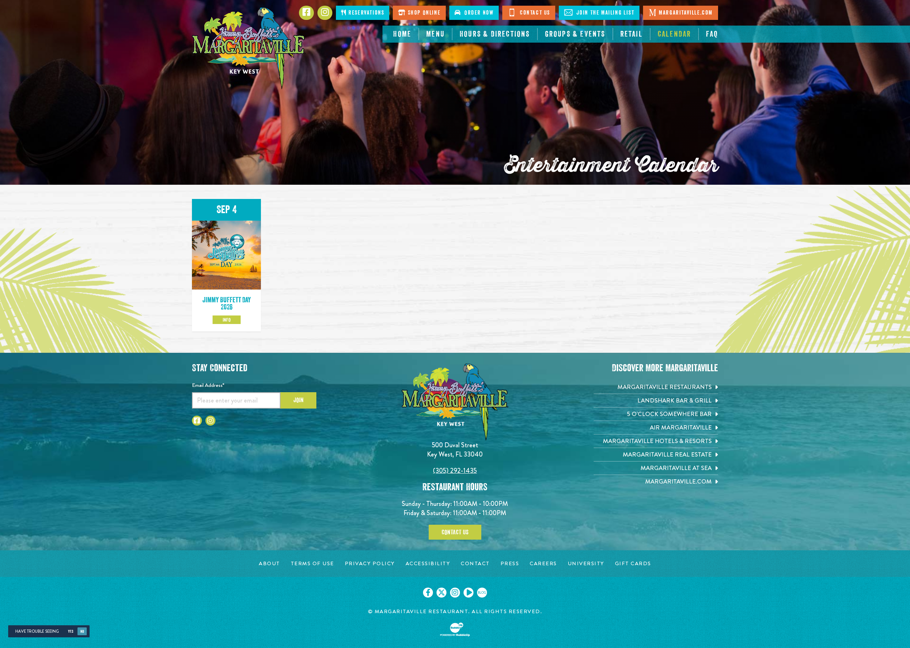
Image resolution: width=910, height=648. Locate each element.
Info (227, 319)
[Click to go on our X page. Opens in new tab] (441, 593)
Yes (70, 631)
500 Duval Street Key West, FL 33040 (455, 449)
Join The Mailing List (604, 13)
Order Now (477, 13)
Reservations (365, 13)
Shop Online (423, 13)
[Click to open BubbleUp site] (455, 629)
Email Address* (208, 385)
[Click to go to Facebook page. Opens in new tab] (197, 421)
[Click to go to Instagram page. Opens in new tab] (210, 421)
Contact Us (534, 13)
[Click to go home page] (249, 48)
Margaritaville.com (686, 13)
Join (298, 400)
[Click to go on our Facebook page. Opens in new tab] (428, 593)
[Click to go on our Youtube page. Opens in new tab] (468, 593)
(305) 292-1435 (455, 470)
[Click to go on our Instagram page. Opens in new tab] (455, 593)
